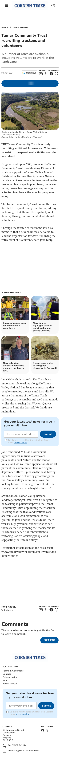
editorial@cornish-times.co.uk (24, 750)
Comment (49, 640)
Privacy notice (20, 442)
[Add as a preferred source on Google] (29, 72)
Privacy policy (10, 677)
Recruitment (20, 27)
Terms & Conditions (13, 670)
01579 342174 (19, 745)
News (4, 27)
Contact (7, 673)
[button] (6, 5)
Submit (48, 434)
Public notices (10, 683)
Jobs (5, 680)
